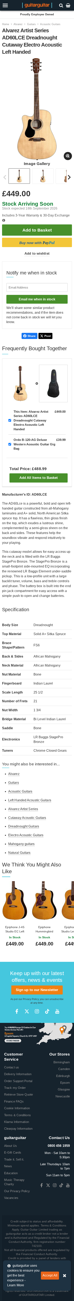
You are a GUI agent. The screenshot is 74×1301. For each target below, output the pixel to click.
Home (5, 24)
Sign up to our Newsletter (37, 990)
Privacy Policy (30, 999)
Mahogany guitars (21, 844)
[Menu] (11, 5)
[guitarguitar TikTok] (47, 1011)
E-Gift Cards (12, 1152)
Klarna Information (16, 1122)
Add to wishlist (37, 253)
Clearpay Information (18, 1128)
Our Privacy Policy (17, 1191)
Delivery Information (17, 1074)
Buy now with (37, 242)
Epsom (65, 1082)
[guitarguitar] (37, 5)
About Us (10, 1145)
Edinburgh (63, 1076)
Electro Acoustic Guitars (25, 835)
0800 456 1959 (59, 1145)
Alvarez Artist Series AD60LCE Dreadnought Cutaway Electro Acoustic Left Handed (31, 420)
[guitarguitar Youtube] (57, 1011)
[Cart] (68, 5)
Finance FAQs (14, 1101)
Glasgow (64, 1089)
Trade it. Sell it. (14, 1159)
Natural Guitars (19, 852)
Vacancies (11, 1198)
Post (47, 336)
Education (11, 1173)
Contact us (11, 1067)
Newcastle (63, 1096)
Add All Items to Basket (38, 478)
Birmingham (61, 1062)
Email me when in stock (37, 299)
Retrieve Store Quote (18, 1094)
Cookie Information (17, 1108)
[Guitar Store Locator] (37, 1034)
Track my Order (15, 1087)
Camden (64, 1069)
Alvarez (18, 24)
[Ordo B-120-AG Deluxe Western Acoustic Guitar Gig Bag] (53, 383)
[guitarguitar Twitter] (27, 1011)
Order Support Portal (18, 1081)
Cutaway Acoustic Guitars (27, 817)
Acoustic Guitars (50, 24)
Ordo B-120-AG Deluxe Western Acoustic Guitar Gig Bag (34, 444)
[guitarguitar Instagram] (37, 1011)
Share (32, 336)
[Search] (61, 5)
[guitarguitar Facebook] (17, 1011)
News (8, 1166)
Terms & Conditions (17, 1115)
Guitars (31, 24)
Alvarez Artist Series (23, 809)
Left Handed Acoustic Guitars (29, 800)
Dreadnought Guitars (23, 826)
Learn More (15, 1285)
